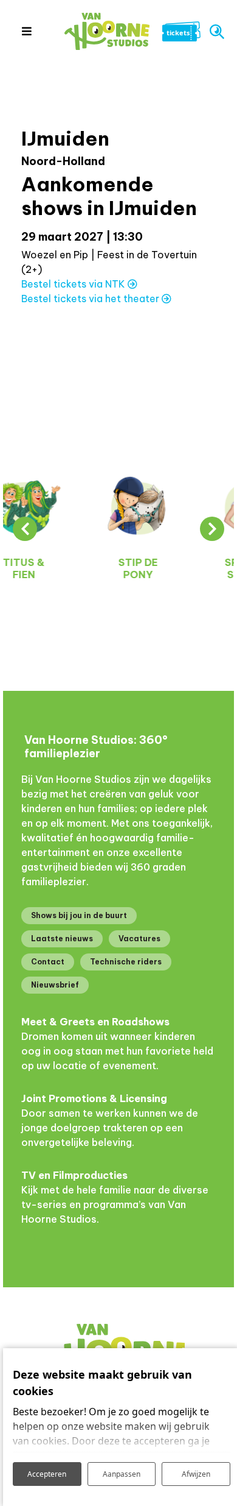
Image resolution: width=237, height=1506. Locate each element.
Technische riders (126, 961)
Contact (47, 961)
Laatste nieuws (62, 938)
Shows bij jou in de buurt (79, 915)
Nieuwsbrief (55, 984)
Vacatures (139, 938)
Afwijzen (196, 1474)
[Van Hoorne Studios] (106, 31)
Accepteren (46, 1474)
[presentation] (25, 529)
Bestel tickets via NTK (74, 284)
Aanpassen (121, 1474)
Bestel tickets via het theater (91, 298)
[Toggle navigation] (26, 31)
